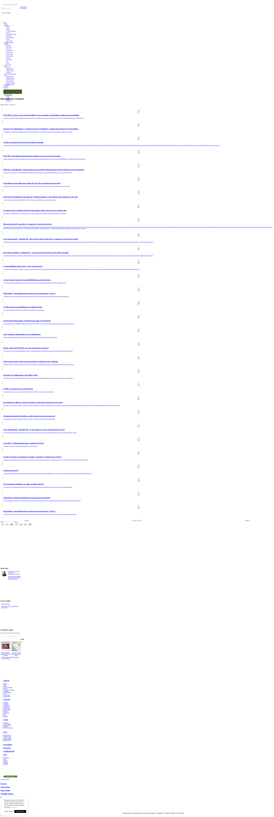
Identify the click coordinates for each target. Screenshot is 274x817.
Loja (5, 93)
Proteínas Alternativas (8, 727)
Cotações (6, 44)
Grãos (7, 63)
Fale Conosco (24, 8)
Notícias (6, 25)
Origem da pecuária (10, 470)
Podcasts (5, 688)
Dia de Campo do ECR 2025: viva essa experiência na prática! (26, 348)
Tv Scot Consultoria (7, 687)
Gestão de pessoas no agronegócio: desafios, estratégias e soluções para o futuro (32, 457)
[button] (16, 521)
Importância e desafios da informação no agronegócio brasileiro (26, 498)
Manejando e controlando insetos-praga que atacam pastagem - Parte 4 (29, 293)
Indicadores (8, 47)
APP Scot (6, 87)
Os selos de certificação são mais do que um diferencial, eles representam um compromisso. (23, 310)
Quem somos (5, 787)
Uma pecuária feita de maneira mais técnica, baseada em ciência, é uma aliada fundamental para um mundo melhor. (29, 419)
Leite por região (7, 737)
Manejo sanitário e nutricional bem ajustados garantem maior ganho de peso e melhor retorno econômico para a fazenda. (30, 337)
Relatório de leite (7, 740)
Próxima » (247, 520)
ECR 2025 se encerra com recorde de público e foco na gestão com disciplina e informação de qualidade (41, 115)
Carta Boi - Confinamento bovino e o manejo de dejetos (23, 443)
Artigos (5, 686)
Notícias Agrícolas (5, 604)
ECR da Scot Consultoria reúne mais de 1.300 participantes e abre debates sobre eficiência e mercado (40, 197)
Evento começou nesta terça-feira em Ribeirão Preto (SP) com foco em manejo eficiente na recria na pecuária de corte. (30, 200)
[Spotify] (30, 524)
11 (141, 520)
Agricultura (6, 84)
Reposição (8, 64)
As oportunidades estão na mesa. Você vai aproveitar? (23, 266)
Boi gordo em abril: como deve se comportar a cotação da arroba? (27, 224)
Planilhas (5, 761)
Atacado (8, 57)
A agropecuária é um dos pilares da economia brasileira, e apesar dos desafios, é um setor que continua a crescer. (28, 391)
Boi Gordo (5, 722)
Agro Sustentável (7, 692)
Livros (4, 759)
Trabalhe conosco (7, 794)
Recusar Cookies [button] (8, 811)
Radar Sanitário (6, 696)
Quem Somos (24, 6)
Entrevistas (5, 691)
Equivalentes (9, 59)
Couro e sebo (9, 52)
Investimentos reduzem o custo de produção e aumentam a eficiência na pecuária (33, 402)
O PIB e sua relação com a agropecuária (18, 389)
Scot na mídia (6, 695)
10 (140, 520)
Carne (5, 66)
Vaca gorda (8, 48)
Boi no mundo (9, 56)
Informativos (6, 757)
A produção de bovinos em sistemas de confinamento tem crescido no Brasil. (20, 446)
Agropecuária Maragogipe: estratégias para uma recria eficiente (27, 321)
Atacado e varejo (7, 736)
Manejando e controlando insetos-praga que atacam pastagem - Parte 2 (29, 511)
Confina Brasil (8, 751)
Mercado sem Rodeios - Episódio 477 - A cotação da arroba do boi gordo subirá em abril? (36, 253)
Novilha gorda (9, 50)
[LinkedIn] (21, 524)
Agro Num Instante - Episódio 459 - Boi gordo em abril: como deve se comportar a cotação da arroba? (40, 239)
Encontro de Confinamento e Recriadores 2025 (20, 375)
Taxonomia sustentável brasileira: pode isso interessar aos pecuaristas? (29, 416)
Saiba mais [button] (14, 807)
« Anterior (26, 520)
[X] (7, 524)
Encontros (6, 86)
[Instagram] (16, 524)
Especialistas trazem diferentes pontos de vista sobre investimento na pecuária (32, 183)
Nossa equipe (5, 790)
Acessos (5, 760)
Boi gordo (8, 45)
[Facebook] (3, 524)
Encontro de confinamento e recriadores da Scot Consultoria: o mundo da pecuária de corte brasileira (40, 129)
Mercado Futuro (7, 724)
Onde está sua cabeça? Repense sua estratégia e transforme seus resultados (30, 361)
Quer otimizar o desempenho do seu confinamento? (22, 334)
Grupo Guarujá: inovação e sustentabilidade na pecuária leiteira (27, 280)
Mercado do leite (7, 735)
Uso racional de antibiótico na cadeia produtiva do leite (23, 484)
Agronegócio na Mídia (8, 690)
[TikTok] (25, 524)
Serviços (4, 784)
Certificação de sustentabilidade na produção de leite (22, 307)
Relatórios (5, 762)
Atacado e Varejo (7, 725)
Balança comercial (7, 739)
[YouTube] (12, 524)
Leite (7, 61)
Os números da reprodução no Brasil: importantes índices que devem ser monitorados (34, 210)
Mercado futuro (9, 54)
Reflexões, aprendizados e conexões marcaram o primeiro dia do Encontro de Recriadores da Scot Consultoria (43, 170)
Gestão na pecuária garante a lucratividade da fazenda (23, 142)
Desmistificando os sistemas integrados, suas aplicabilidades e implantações (14, 573)
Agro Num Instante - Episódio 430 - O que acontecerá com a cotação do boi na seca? (34, 430)
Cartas (4, 693)
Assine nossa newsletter (6, 8)
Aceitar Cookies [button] (20, 811)
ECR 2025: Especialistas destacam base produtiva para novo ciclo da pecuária (31, 156)
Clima (4, 684)
